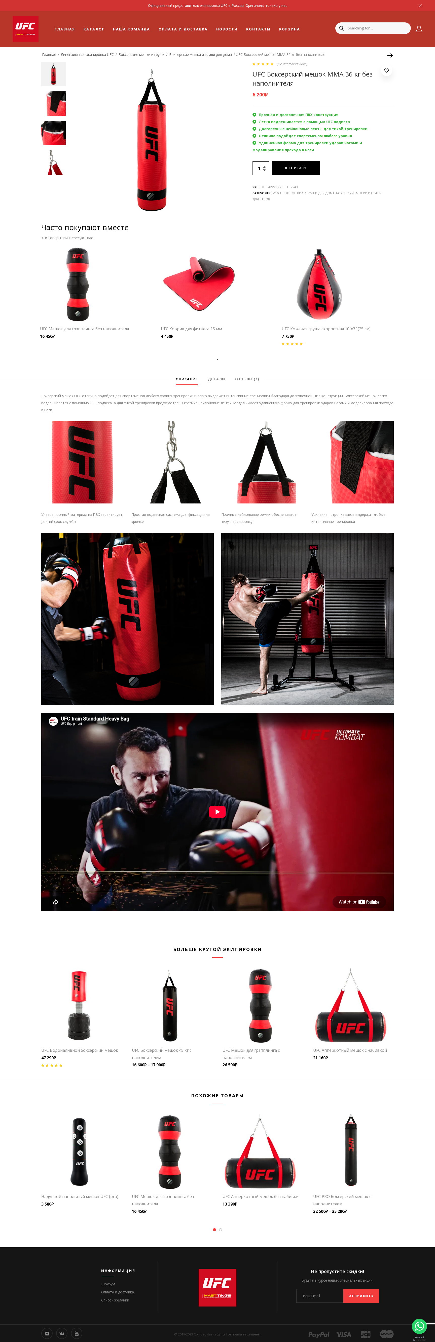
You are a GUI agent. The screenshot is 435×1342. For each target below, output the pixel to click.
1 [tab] (217, 359)
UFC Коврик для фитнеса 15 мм (191, 329)
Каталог (94, 29)
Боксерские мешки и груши (141, 54)
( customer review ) (292, 64)
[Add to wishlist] (386, 71)
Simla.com (420, 1339)
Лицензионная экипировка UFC (87, 54)
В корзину (296, 168)
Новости (227, 29)
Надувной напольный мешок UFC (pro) (79, 1196)
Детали (216, 379)
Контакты (258, 29)
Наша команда (131, 29)
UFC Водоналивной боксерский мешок (79, 1050)
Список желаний (115, 1300)
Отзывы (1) (247, 379)
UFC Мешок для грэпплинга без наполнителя (84, 329)
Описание (187, 379)
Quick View (107, 310)
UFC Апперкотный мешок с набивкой (350, 1050)
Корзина (289, 29)
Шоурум (108, 1284)
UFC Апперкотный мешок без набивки (261, 1196)
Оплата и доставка (183, 29)
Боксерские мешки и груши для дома (200, 54)
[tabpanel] (96, 292)
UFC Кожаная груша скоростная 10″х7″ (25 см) (326, 329)
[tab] (187, 379)
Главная (65, 29)
